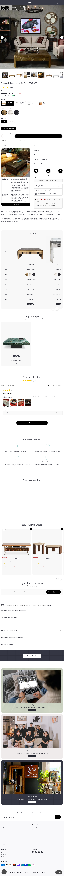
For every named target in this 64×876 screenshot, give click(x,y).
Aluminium (11, 121)
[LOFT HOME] (32, 2)
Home (2, 81)
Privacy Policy (35, 872)
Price (2, 90)
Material (3, 118)
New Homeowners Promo (38, 840)
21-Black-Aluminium (16, 112)
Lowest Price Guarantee (37, 838)
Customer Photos (5, 833)
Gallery (2, 829)
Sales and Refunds (36, 833)
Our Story (3, 827)
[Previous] (2, 37)
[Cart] (61, 2)
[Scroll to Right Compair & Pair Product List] (57, 308)
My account (34, 842)
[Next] (61, 37)
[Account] (58, 2)
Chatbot (50, 605)
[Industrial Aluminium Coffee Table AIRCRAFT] (30, 249)
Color (7, 108)
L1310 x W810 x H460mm (9, 128)
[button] (10, 406)
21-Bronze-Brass (4, 112)
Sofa (39, 205)
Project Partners (5, 838)
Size (2, 125)
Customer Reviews (5, 831)
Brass (4, 121)
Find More (32, 710)
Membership (35, 829)
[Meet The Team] (32, 732)
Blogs (2, 836)
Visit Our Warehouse (6, 842)
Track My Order (35, 827)
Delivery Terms (35, 831)
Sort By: (50, 385)
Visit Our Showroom (5, 840)
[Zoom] (32, 37)
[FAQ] (32, 686)
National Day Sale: (42, 199)
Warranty (34, 836)
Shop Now (30, 304)
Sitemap (43, 872)
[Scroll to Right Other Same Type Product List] (60, 578)
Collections (8, 81)
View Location (32, 801)
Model (3, 99)
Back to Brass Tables (33, 656)
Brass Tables (14, 81)
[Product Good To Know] (15, 177)
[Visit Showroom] (32, 778)
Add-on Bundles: (42, 203)
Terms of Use (26, 872)
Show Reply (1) (7, 413)
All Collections (4, 844)
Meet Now (32, 755)
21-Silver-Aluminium (10, 112)
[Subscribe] (58, 817)
